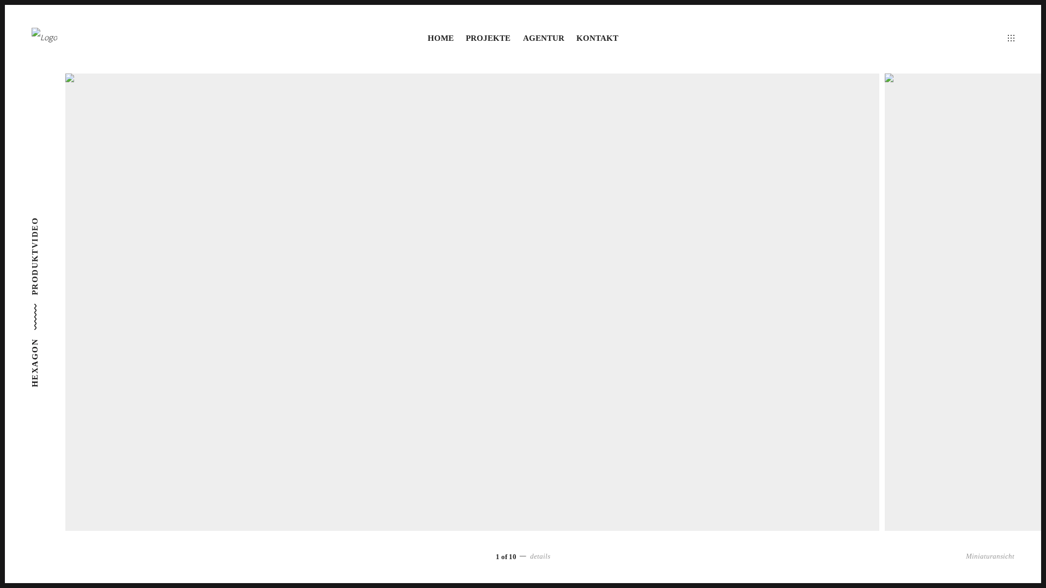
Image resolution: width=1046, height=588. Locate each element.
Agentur (543, 38)
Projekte (488, 38)
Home (441, 38)
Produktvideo (35, 256)
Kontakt (597, 38)
